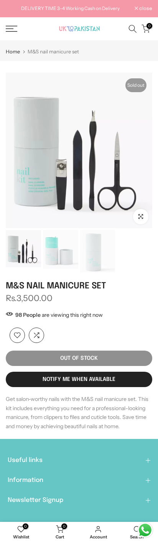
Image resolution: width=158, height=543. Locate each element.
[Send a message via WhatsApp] (145, 530)
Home (13, 51)
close (145, 9)
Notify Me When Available (79, 379)
